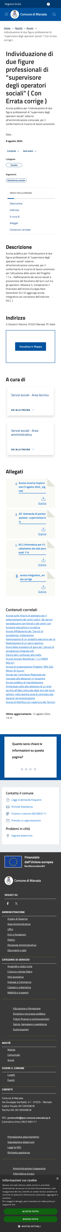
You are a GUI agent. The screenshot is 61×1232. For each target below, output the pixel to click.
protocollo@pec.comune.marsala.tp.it (28, 1118)
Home (7, 28)
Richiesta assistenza (18, 1152)
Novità (18, 28)
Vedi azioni (28, 151)
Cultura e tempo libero (19, 972)
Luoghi (11, 1075)
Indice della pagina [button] (21, 193)
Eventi (11, 1080)
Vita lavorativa (15, 977)
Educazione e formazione (27, 1008)
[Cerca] (54, 14)
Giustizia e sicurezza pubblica (29, 1014)
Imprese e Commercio (19, 982)
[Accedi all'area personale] (48, 4)
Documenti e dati (16, 950)
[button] (30, 1226)
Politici (11, 940)
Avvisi (30, 28)
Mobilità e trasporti (18, 992)
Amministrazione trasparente (29, 1168)
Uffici (10, 929)
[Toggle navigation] (6, 14)
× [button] (57, 1178)
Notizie (11, 1050)
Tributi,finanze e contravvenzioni (31, 1019)
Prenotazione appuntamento (23, 1137)
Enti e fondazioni (16, 934)
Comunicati (13, 1055)
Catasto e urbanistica (19, 987)
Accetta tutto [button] (30, 1211)
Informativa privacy (23, 1174)
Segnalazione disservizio (20, 1142)
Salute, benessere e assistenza (30, 1024)
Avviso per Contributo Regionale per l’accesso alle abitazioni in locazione (26, 676)
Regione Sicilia (13, 4)
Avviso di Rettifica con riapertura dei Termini (30, 702)
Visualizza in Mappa (30, 346)
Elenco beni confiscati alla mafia (23, 655)
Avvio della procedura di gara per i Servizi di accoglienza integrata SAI (30, 649)
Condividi (11, 151)
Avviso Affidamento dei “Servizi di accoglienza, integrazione (24, 633)
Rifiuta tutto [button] (30, 1219)
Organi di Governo (17, 919)
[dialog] (30, 1203)
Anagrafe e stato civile (19, 966)
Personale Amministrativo (21, 945)
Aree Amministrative (19, 924)
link (13, 1204)
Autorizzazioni (21, 1029)
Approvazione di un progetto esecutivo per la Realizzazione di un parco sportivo (30, 641)
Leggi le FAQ (14, 1147)
